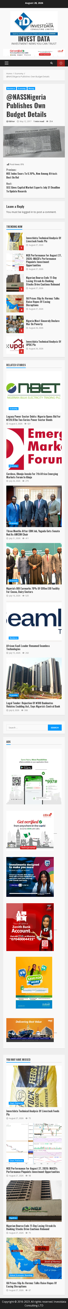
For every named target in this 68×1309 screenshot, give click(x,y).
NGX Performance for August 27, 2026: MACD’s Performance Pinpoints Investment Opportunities (15, 262)
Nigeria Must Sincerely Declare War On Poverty (15, 324)
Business (11, 88)
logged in (27, 212)
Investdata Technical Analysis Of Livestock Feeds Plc (15, 241)
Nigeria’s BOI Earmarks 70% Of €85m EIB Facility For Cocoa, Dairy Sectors (34, 563)
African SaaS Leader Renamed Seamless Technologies (34, 621)
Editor (12, 121)
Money (31, 88)
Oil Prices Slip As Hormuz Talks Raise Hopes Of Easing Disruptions (15, 303)
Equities (13, 1218)
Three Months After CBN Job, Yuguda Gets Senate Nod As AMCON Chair (34, 506)
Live (61, 63)
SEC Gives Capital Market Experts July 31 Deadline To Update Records (33, 187)
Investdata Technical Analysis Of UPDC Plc (15, 345)
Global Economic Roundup (21, 1275)
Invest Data (34, 38)
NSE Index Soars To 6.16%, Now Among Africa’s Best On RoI (31, 173)
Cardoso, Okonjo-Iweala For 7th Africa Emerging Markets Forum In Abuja (34, 449)
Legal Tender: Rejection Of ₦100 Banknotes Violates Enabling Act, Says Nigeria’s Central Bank (34, 678)
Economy (22, 88)
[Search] (51, 63)
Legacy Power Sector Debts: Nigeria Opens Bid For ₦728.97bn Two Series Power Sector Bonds (34, 391)
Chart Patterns (16, 1103)
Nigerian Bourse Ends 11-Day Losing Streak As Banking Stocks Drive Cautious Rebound (15, 283)
